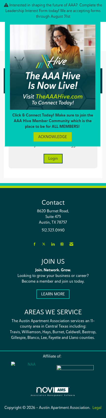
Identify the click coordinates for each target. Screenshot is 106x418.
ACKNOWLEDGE (52, 136)
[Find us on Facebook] (35, 244)
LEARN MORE (53, 294)
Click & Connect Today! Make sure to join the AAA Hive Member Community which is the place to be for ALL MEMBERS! (52, 121)
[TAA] (76, 370)
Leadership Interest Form (26, 10)
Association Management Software (53, 395)
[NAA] (29, 370)
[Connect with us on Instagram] (62, 244)
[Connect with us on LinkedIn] (53, 244)
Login (53, 158)
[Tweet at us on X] (44, 244)
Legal (97, 407)
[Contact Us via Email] (71, 244)
